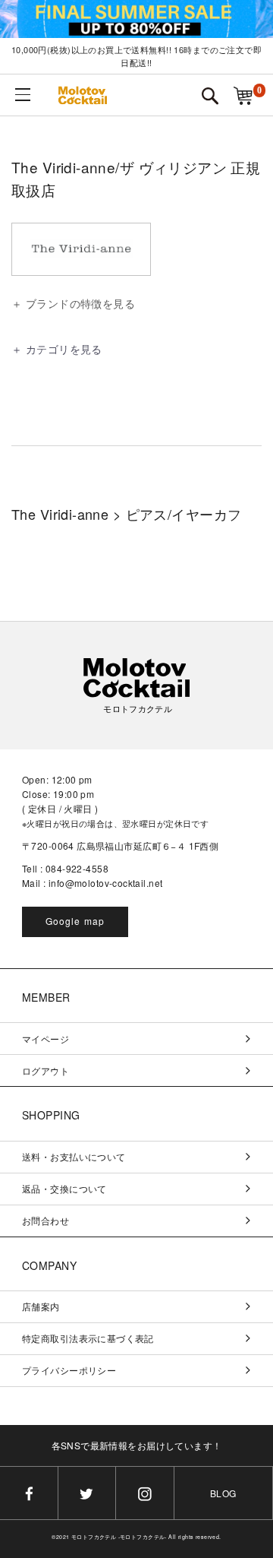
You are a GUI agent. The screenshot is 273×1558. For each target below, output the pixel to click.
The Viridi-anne (59, 514)
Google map (75, 920)
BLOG (223, 1493)
